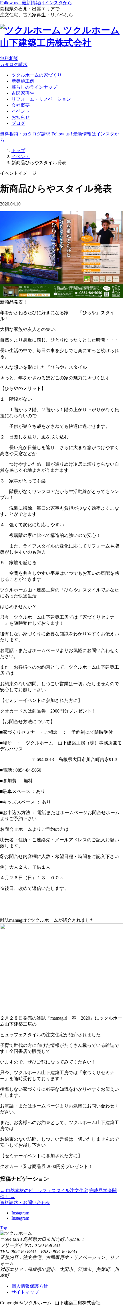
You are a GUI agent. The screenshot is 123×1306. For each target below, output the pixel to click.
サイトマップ (25, 1292)
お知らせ (20, 117)
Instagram (20, 1212)
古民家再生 (22, 93)
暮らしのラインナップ (34, 87)
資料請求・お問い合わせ (25, 1202)
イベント (20, 111)
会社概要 (20, 105)
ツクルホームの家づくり (36, 75)
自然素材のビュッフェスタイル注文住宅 (44, 1190)
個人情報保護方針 (29, 1286)
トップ (18, 150)
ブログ (18, 123)
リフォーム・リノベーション (41, 99)
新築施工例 (22, 81)
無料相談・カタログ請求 (25, 133)
